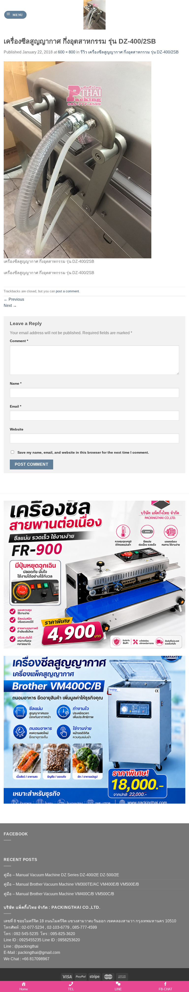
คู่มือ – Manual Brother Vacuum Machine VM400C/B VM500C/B (59, 894)
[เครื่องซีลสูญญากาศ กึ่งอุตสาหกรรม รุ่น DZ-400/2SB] (77, 159)
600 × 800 (66, 52)
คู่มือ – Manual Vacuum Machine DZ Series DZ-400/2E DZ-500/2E (61, 875)
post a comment (67, 291)
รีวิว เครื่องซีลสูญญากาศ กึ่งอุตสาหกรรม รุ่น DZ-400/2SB (129, 52)
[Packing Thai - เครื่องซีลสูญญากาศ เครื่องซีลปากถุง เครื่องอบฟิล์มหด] (94, 15)
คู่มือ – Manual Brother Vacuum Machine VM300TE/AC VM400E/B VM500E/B (71, 884)
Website (16, 429)
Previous (14, 299)
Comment (19, 341)
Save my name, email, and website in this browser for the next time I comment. (83, 452)
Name (15, 383)
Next (10, 305)
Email (15, 406)
